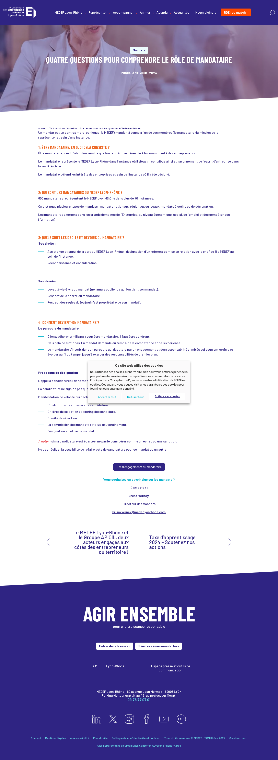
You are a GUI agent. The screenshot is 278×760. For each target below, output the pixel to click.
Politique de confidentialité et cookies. (136, 738)
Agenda (162, 12)
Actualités (181, 12)
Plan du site (100, 738)
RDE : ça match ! (236, 12)
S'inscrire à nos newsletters (158, 646)
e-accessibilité (79, 738)
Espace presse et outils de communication (170, 668)
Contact (36, 738)
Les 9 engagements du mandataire (139, 467)
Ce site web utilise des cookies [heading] (139, 365)
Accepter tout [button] (107, 397)
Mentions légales (55, 738)
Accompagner (123, 12)
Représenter (98, 12)
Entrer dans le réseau (114, 646)
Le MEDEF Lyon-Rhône (107, 666)
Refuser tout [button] (135, 397)
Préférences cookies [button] (167, 396)
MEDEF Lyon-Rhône (68, 12)
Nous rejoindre (206, 12)
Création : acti (238, 738)
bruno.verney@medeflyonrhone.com (139, 512)
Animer (145, 12)
